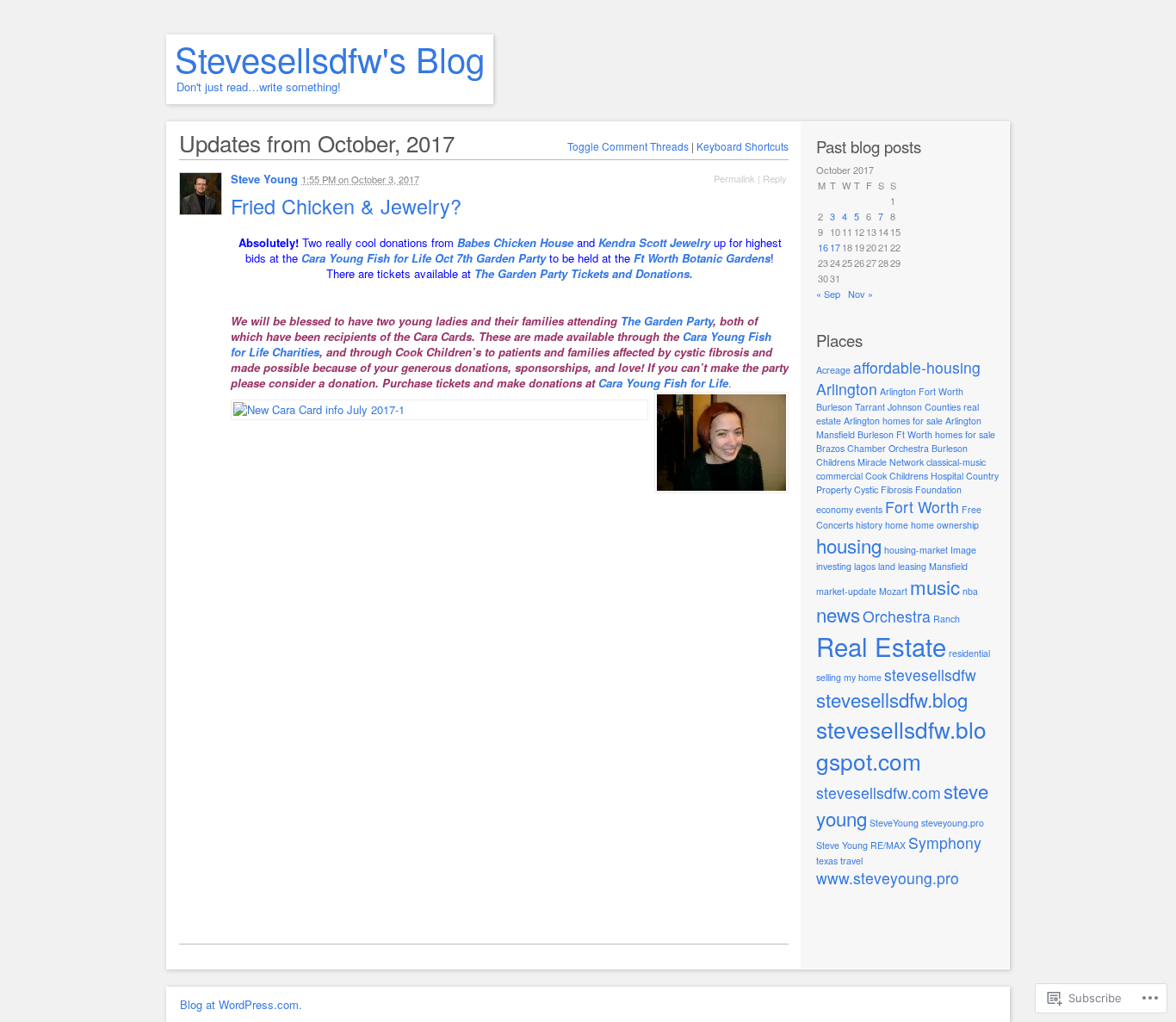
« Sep (828, 293)
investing (833, 566)
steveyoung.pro (952, 822)
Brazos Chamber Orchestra (872, 448)
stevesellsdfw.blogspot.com (901, 745)
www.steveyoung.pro (887, 878)
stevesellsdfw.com (878, 792)
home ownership (945, 524)
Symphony (944, 842)
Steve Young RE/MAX (861, 845)
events (869, 509)
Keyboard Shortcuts (742, 146)
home (896, 524)
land (886, 566)
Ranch (946, 618)
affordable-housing (917, 367)
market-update (846, 591)
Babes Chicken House (515, 242)
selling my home (849, 677)
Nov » (860, 293)
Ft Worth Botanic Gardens (702, 258)
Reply (775, 178)
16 (823, 247)
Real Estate (881, 646)
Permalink (734, 178)
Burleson (950, 448)
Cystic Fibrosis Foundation (908, 489)
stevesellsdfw (930, 674)
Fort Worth (922, 506)
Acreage (833, 369)
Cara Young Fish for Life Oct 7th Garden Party (423, 258)
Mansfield (948, 566)
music (935, 586)
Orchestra (897, 616)
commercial (839, 475)
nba (970, 591)
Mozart (893, 591)
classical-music (956, 461)
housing (849, 545)
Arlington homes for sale (893, 420)
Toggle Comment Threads (628, 146)
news (838, 614)
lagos (865, 566)
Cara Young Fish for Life (663, 383)
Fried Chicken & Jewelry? (349, 205)
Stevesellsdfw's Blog (330, 58)
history (869, 524)
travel (851, 860)
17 (835, 247)
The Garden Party (667, 321)
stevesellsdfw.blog (892, 699)
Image (963, 549)
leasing (912, 566)
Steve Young (264, 178)
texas (827, 860)
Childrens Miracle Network (870, 461)
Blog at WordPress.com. (241, 1004)
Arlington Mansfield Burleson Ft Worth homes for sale (905, 427)
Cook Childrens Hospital (914, 475)
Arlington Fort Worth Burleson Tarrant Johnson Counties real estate (897, 406)
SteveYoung (894, 822)
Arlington (846, 389)
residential (969, 653)
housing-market (916, 549)
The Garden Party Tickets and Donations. (583, 273)
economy (834, 509)
